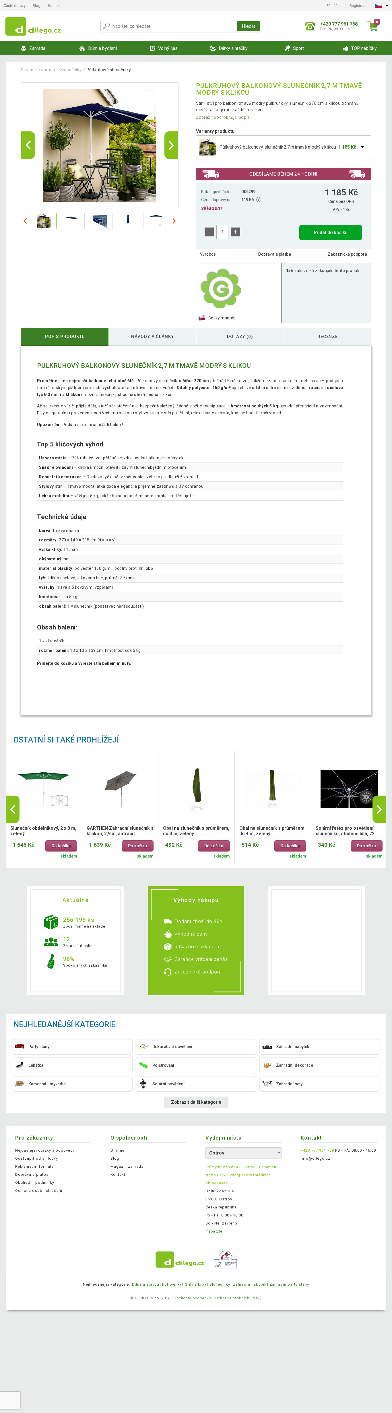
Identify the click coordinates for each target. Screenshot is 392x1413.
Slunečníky (71, 69)
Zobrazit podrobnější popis (223, 117)
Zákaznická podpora (347, 254)
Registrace (358, 5)
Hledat (248, 26)
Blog (36, 5)
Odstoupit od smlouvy (36, 1158)
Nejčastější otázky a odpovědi (44, 1150)
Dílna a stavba (146, 1284)
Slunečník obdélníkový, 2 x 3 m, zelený (43, 830)
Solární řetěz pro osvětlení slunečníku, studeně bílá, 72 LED (345, 831)
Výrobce (208, 254)
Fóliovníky (172, 1284)
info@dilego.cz (316, 1158)
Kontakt (54, 5)
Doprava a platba (274, 254)
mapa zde (213, 1231)
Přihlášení (334, 5)
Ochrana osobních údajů (38, 1190)
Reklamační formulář (35, 1166)
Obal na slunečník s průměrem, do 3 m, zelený (196, 830)
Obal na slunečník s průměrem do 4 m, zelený (271, 830)
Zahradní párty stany (289, 1284)
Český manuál (221, 318)
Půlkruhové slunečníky (109, 69)
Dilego (27, 69)
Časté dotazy (15, 5)
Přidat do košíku (331, 232)
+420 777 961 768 (317, 1150)
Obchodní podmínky (34, 1182)
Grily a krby (195, 1284)
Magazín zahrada (127, 1166)
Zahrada (46, 69)
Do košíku (61, 845)
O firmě (117, 1150)
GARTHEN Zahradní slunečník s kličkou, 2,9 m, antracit (120, 830)
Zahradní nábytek (250, 1284)
